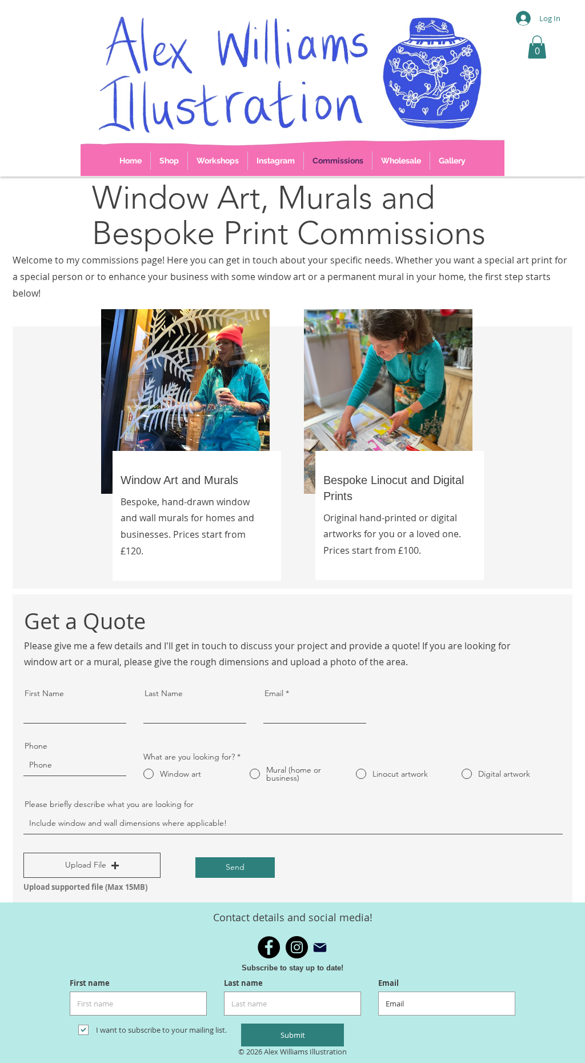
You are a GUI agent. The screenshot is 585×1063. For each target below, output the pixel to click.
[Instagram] (297, 947)
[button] (537, 47)
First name (90, 983)
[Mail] (319, 947)
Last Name (164, 693)
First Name (44, 693)
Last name (243, 983)
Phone (36, 746)
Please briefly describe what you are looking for (109, 804)
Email (274, 693)
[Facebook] (269, 947)
